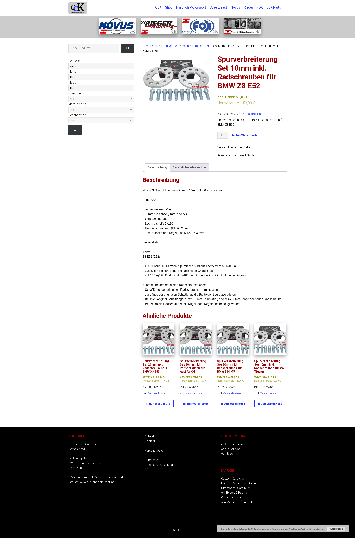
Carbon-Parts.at (231, 497)
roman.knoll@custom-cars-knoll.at (100, 477)
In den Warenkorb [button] (158, 403)
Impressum (152, 460)
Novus (235, 7)
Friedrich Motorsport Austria (239, 483)
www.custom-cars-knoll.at (97, 482)
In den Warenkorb (244, 135)
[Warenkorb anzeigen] (285, 5)
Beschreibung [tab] (157, 167)
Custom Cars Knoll (233, 478)
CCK (158, 7)
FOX (260, 7)
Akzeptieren (336, 528)
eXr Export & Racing (234, 492)
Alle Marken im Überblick (237, 502)
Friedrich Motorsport (191, 7)
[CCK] (242, 33)
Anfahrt (149, 436)
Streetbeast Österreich (236, 488)
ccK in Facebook (232, 444)
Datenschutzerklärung (159, 464)
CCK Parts (273, 7)
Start (146, 46)
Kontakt (150, 441)
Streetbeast (218, 7)
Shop (169, 7)
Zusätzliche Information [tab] (189, 167)
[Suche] (127, 48)
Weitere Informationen (312, 528)
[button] (205, 61)
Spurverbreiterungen (176, 46)
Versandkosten (252, 114)
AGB (148, 469)
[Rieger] (159, 33)
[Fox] (200, 33)
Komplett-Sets (201, 46)
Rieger (248, 7)
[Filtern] (75, 129)
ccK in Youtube (230, 449)
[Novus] (117, 33)
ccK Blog (227, 453)
